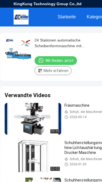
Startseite (67, 16)
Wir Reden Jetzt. (59, 60)
